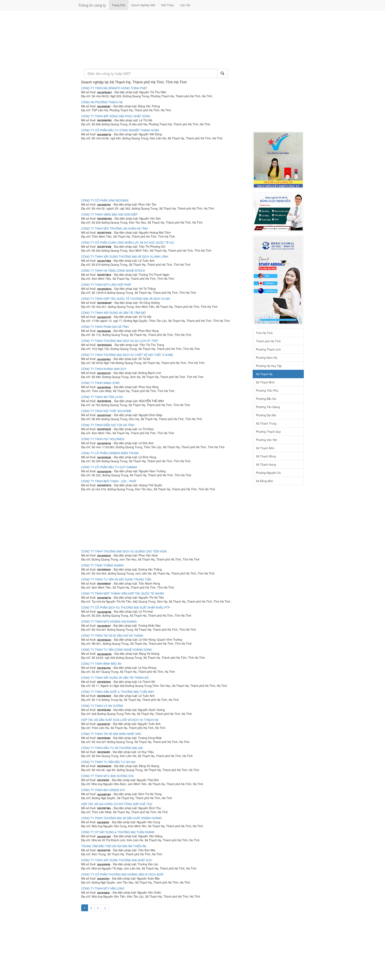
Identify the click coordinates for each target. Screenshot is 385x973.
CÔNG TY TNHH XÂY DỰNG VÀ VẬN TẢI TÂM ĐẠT (113, 313)
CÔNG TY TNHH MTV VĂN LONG (102, 888)
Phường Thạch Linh (268, 349)
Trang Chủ (118, 5)
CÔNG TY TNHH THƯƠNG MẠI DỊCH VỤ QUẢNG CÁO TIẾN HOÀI (124, 551)
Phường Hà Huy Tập (269, 366)
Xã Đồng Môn (264, 481)
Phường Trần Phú (267, 390)
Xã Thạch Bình (265, 382)
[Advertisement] (164, 39)
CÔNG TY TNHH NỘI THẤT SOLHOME (106, 411)
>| (105, 908)
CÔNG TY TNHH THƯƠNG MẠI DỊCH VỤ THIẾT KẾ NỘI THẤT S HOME (127, 355)
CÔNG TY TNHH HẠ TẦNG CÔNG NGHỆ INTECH (113, 271)
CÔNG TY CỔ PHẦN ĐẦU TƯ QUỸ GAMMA (109, 467)
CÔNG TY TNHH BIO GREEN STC (103, 790)
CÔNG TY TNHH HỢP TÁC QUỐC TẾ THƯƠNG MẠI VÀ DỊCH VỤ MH (125, 299)
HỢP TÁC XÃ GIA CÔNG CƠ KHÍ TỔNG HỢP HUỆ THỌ (116, 804)
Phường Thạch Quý (268, 432)
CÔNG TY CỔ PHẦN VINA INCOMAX (105, 200)
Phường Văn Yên (266, 440)
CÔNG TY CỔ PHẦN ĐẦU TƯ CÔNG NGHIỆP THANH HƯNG (120, 130)
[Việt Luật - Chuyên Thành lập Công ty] (278, 160)
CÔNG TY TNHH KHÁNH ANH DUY (103, 369)
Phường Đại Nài (266, 415)
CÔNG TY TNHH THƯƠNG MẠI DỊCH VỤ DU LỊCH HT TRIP (119, 341)
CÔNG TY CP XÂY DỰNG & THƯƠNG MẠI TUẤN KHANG (118, 832)
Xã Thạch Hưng (266, 464)
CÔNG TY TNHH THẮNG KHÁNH (102, 565)
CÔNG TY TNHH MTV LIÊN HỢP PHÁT (106, 285)
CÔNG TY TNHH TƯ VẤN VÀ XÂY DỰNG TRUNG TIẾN (116, 579)
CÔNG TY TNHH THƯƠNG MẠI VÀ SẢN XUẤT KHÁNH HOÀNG (121, 818)
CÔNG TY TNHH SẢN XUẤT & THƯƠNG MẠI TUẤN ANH (117, 692)
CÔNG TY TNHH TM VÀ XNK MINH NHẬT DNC (111, 734)
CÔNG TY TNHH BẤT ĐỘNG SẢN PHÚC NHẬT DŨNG (115, 116)
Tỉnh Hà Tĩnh (264, 333)
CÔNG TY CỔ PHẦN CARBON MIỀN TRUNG (110, 453)
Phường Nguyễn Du (268, 473)
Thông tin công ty (92, 5)
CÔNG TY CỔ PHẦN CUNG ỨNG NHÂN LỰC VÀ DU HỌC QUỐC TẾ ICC (127, 242)
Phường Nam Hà (266, 358)
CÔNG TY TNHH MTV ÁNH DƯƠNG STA (107, 776)
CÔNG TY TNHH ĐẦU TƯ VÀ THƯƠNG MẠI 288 (112, 748)
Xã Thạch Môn (265, 448)
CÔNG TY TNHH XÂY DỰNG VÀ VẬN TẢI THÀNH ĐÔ (115, 678)
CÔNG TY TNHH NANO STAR (100, 383)
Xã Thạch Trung (266, 423)
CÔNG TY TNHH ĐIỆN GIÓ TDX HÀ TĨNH (107, 425)
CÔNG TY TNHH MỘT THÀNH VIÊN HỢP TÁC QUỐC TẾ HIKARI (122, 593)
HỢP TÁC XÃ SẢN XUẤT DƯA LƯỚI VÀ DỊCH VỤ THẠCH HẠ (119, 720)
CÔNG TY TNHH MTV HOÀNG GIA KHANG (109, 621)
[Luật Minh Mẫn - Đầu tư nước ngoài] (278, 212)
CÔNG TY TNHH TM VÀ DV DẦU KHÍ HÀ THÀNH (112, 635)
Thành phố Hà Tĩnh (268, 341)
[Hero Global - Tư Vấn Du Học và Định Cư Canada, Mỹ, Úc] (278, 280)
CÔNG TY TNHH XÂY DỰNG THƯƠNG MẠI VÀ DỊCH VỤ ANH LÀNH (124, 256)
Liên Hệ (185, 5)
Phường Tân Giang (268, 407)
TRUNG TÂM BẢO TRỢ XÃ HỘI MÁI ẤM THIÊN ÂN (113, 846)
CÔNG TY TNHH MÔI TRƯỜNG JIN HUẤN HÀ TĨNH (114, 228)
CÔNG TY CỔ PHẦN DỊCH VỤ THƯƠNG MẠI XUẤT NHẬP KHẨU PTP (125, 607)
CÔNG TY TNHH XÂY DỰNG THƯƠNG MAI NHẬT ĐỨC (116, 860)
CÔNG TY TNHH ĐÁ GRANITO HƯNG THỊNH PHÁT (114, 88)
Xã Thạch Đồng (266, 456)
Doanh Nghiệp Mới (143, 5)
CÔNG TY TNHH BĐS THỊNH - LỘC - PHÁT (109, 481)
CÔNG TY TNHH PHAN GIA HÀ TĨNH (105, 327)
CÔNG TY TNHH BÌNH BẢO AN (101, 664)
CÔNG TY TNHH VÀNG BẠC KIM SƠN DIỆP (109, 214)
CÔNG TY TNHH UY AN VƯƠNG (102, 706)
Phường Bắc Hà (266, 399)
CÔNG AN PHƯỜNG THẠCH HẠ (102, 102)
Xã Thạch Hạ (264, 374)
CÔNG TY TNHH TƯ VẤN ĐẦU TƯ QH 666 (108, 762)
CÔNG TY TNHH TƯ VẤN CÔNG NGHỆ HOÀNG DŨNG (116, 650)
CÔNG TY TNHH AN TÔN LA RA (102, 397)
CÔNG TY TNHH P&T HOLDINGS (102, 439)
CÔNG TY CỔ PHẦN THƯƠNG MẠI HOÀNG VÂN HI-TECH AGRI (122, 874)
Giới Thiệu (167, 5)
